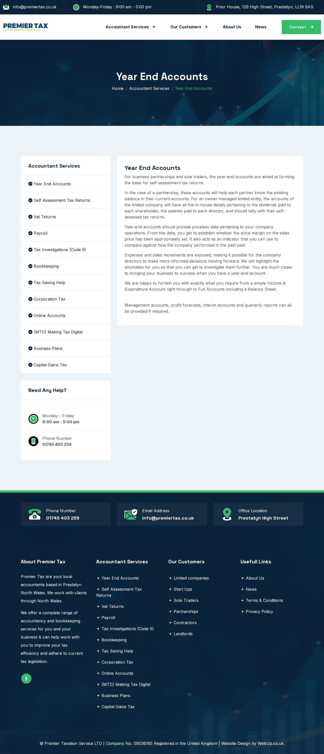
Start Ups (183, 589)
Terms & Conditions (264, 600)
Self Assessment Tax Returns (62, 200)
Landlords (183, 633)
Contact (298, 27)
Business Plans (48, 348)
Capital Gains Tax (50, 364)
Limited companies (191, 578)
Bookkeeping (46, 266)
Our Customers (185, 26)
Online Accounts (50, 315)
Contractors (185, 622)
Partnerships (186, 611)
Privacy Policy (259, 611)
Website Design (235, 743)
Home (118, 88)
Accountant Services (127, 26)
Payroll (40, 233)
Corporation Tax (49, 299)
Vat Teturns (45, 216)
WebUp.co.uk (271, 743)
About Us (232, 26)
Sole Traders (186, 600)
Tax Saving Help (49, 282)
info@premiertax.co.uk (168, 518)
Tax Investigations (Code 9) (60, 249)
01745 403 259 (62, 518)
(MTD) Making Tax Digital (58, 331)
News (261, 26)
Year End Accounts (52, 183)
